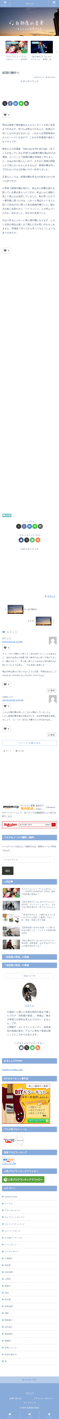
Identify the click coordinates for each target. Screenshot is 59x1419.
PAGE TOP (30, 1380)
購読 (7, 870)
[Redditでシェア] (35, 991)
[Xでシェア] (4, 103)
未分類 (8, 515)
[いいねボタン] (5, 115)
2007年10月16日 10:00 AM (12, 700)
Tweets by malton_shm (12, 1070)
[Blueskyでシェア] (35, 983)
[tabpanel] (16, 51)
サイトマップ (29, 1403)
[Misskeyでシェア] (48, 983)
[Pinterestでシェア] (22, 999)
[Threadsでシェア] (22, 991)
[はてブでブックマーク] (15, 103)
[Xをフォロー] (26, 539)
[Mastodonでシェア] (22, 983)
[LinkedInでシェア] (35, 999)
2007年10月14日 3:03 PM (12, 642)
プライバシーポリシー (44, 1398)
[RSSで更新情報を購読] (37, 539)
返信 (53, 690)
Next (56, 51)
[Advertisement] (29, 90)
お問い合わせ (15, 1398)
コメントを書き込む (29, 742)
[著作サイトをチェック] (21, 539)
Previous (2, 51)
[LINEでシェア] (21, 103)
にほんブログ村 (9, 1163)
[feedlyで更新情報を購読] (32, 539)
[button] (26, 103)
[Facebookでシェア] (10, 103)
